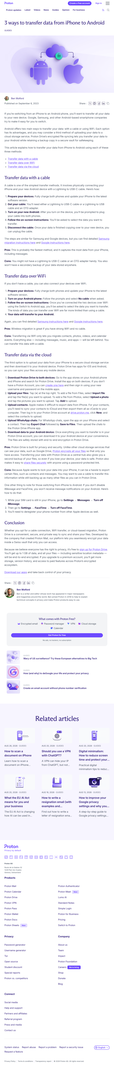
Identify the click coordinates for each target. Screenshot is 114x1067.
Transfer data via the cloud (23, 166)
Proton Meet (64, 891)
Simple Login (65, 908)
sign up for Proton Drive (93, 549)
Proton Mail (10, 886)
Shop (61, 972)
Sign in (98, 3)
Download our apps (15, 572)
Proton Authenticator (69, 886)
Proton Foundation (67, 961)
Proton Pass (10, 908)
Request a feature (13, 1051)
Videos (37, 10)
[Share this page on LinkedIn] (103, 103)
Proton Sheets (11, 925)
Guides (55, 10)
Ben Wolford (17, 98)
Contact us (10, 1030)
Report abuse (29, 1047)
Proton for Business (68, 914)
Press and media (13, 1024)
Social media (11, 1002)
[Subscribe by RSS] (103, 10)
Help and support (13, 1008)
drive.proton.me (80, 412)
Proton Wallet (11, 914)
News (46, 10)
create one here (54, 385)
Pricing (61, 919)
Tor (6, 956)
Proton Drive (10, 897)
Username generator (15, 950)
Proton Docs (10, 919)
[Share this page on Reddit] (94, 103)
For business (79, 10)
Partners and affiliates (15, 1013)
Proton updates (13, 10)
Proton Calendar (12, 891)
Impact (61, 956)
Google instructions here (55, 242)
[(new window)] (6, 857)
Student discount (13, 967)
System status (11, 1047)
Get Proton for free (57, 635)
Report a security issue (71, 1047)
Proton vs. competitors (16, 978)
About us (62, 944)
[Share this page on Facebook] (99, 103)
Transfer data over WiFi (21, 162)
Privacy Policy (9, 1061)
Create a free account (80, 3)
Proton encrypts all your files (69, 451)
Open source (11, 961)
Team (61, 950)
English (101, 1047)
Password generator (14, 944)
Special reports (12, 972)
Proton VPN (10, 902)
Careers (62, 967)
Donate (62, 978)
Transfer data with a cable (23, 158)
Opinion (65, 10)
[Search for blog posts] (108, 10)
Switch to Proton (66, 925)
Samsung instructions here (52, 321)
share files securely (35, 462)
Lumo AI (62, 897)
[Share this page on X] (90, 103)
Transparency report (43, 1061)
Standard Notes (66, 902)
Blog (60, 983)
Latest (27, 10)
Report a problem (48, 1047)
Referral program (13, 1019)
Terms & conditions (25, 1061)
